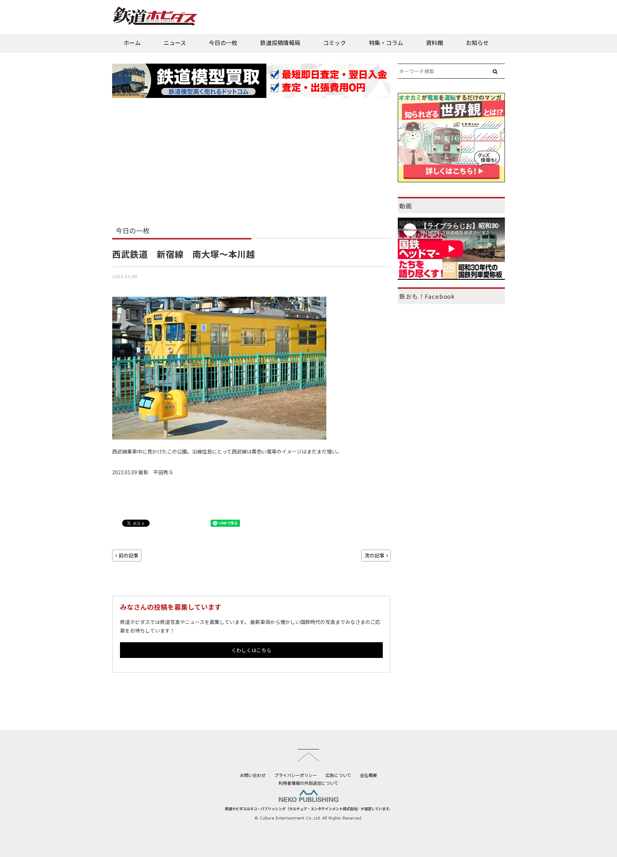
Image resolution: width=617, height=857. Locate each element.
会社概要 (368, 775)
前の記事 (129, 555)
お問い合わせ (253, 775)
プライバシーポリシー (295, 775)
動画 (405, 206)
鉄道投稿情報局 (280, 42)
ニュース (175, 42)
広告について (338, 775)
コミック (334, 42)
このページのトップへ (308, 755)
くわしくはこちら (251, 650)
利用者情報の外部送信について (308, 783)
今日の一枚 (223, 42)
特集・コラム (386, 42)
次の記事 (375, 555)
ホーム (132, 42)
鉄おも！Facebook (427, 296)
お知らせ (477, 42)
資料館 (434, 42)
